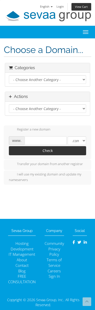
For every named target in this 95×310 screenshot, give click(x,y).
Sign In (54, 276)
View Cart (81, 7)
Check (48, 150)
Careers (54, 271)
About (22, 259)
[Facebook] (74, 242)
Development (22, 249)
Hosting (22, 243)
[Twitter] (79, 242)
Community (54, 243)
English (45, 6)
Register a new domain (33, 129)
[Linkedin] (85, 242)
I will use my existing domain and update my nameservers (45, 177)
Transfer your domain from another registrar (50, 164)
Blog (22, 271)
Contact (22, 265)
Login (60, 6)
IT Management (22, 254)
